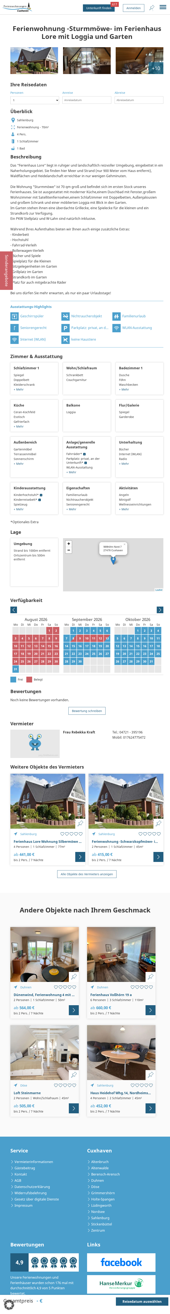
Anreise (67, 93)
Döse (95, 1186)
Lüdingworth (101, 1205)
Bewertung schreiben (87, 711)
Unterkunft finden (100, 7)
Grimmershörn (103, 1193)
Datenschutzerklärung (32, 1186)
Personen (16, 93)
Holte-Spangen (103, 1199)
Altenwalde (100, 1168)
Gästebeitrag (25, 1168)
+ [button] (68, 543)
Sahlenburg (100, 1218)
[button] (9, 1305)
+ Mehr (19, 389)
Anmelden (133, 8)
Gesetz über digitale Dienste (37, 1199)
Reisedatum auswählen (142, 1301)
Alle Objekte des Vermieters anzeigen (87, 874)
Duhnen (97, 1180)
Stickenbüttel (101, 1224)
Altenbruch (100, 1161)
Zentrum (98, 1230)
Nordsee (98, 1211)
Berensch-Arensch (105, 1174)
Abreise (120, 93)
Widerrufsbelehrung (31, 1193)
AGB (18, 1180)
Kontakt (21, 1174)
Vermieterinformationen (34, 1161)
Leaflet (158, 589)
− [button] (68, 550)
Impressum (24, 1205)
